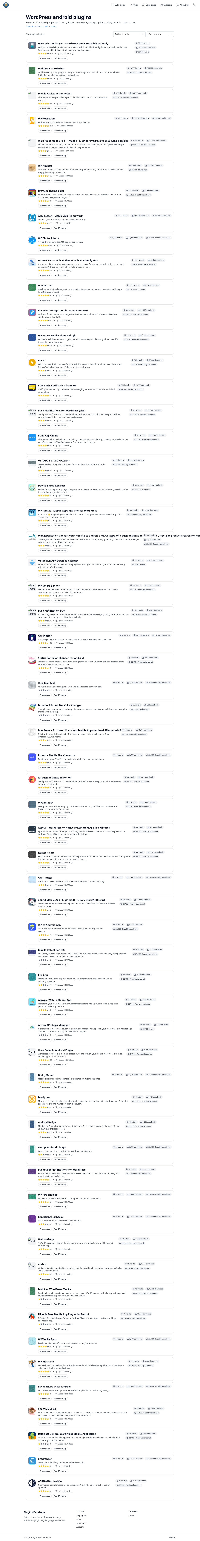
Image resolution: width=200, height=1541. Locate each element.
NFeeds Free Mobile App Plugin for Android (64, 1314)
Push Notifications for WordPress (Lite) (61, 410)
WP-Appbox (45, 165)
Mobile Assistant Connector (55, 93)
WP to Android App (49, 925)
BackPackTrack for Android (54, 1386)
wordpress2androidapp (52, 1147)
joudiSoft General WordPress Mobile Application (67, 1433)
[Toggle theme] (194, 5)
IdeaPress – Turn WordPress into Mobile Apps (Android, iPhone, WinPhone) (83, 730)
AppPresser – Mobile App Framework (60, 215)
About (131, 1515)
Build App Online (48, 435)
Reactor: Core (46, 852)
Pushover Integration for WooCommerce (63, 310)
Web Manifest (46, 683)
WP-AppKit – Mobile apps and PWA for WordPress (67, 510)
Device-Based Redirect (51, 485)
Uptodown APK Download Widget (58, 560)
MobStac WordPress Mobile (54, 1289)
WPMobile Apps (47, 1339)
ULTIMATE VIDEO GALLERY (54, 460)
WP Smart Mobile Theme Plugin (57, 335)
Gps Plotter (45, 635)
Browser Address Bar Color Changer (59, 705)
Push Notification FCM (51, 610)
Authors (80, 1527)
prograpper (45, 1458)
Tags (78, 1519)
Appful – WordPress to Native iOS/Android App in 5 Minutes (74, 827)
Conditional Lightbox (50, 1217)
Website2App (46, 1239)
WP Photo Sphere (48, 238)
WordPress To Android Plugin (55, 1050)
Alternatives (45, 58)
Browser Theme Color (51, 190)
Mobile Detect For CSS (51, 950)
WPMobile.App (46, 118)
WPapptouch (45, 802)
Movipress (44, 1097)
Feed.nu (43, 975)
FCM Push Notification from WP (57, 385)
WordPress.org (60, 58)
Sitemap (172, 1537)
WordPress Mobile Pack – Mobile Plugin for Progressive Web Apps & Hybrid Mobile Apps (91, 140)
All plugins (81, 1515)
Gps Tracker (45, 877)
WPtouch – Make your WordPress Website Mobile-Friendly (73, 43)
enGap (42, 1264)
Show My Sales (47, 1408)
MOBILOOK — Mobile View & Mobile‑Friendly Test (68, 260)
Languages (81, 1523)
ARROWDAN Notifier (50, 1481)
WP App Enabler (47, 1194)
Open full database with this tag (41, 26)
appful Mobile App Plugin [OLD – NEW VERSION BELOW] (71, 900)
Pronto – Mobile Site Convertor (56, 755)
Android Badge (47, 1122)
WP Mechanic (46, 1361)
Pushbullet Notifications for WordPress (61, 1169)
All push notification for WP (54, 777)
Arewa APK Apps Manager (54, 1025)
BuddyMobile (46, 1075)
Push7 (41, 360)
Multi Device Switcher (51, 68)
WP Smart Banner (49, 585)
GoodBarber (45, 285)
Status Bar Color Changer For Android (61, 658)
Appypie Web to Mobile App (54, 1000)
